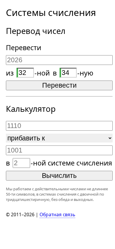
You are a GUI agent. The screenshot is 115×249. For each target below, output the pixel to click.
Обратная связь (57, 214)
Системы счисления (51, 12)
